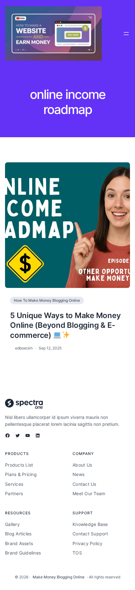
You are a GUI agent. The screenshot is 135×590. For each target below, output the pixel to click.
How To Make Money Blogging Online (47, 300)
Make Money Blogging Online (58, 577)
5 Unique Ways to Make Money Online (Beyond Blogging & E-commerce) (65, 325)
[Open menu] (126, 33)
